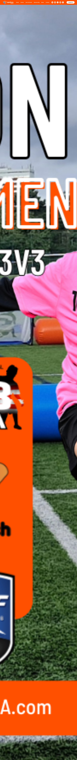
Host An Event (29, 2)
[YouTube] (52, 2)
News (42, 2)
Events (22, 2)
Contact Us (70, 2)
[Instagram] (60, 2)
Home (17, 2)
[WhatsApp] (55, 2)
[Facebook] (58, 2)
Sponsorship (37, 2)
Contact (47, 2)
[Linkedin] (63, 2)
